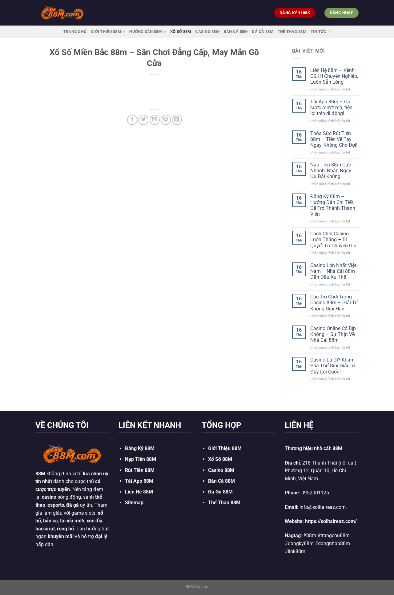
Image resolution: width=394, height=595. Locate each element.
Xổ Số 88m (180, 31)
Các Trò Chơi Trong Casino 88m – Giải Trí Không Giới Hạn (334, 302)
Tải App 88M (139, 481)
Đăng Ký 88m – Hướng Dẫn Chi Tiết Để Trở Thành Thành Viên (332, 205)
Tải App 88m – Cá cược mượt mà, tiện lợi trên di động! (331, 107)
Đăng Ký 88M (140, 448)
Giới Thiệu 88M (106, 31)
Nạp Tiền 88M (140, 459)
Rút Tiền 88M (140, 470)
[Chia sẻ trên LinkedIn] (177, 120)
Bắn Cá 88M (236, 31)
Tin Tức (319, 31)
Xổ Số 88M (220, 459)
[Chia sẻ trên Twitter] (143, 120)
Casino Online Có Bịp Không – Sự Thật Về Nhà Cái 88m (333, 334)
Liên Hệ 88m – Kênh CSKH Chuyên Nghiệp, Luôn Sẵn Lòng (334, 76)
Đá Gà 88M (262, 31)
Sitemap (134, 502)
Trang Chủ (74, 31)
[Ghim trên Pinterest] (166, 120)
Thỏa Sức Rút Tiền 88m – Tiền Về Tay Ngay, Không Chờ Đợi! (333, 139)
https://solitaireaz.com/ (331, 521)
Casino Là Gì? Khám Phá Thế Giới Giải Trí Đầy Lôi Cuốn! (332, 365)
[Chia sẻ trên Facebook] (132, 120)
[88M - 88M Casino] (62, 12)
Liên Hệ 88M (139, 492)
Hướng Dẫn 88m (145, 31)
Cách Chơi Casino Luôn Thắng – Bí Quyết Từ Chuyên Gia (333, 239)
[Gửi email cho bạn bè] (155, 120)
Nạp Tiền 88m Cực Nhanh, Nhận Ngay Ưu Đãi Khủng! (330, 170)
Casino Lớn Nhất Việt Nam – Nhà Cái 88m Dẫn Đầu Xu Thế (333, 271)
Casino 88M (207, 31)
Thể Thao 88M (292, 31)
